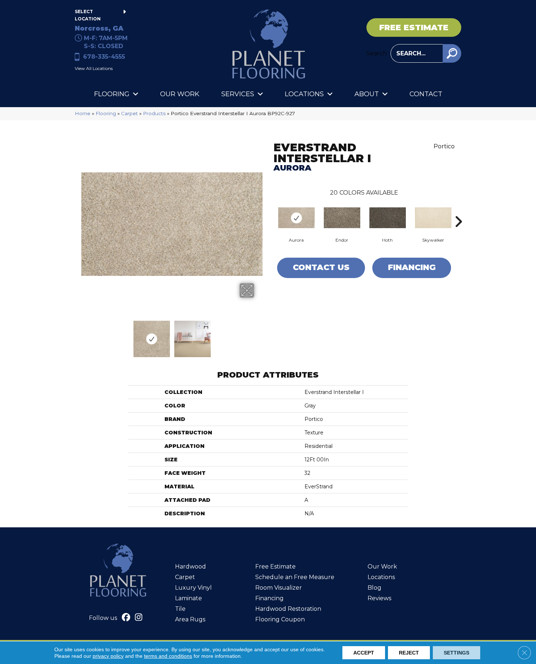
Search (376, 53)
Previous (85, 335)
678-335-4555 (104, 56)
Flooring (106, 113)
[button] (452, 53)
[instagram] (138, 618)
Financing (412, 267)
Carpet (129, 113)
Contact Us (321, 267)
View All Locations (94, 68)
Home (82, 113)
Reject (409, 653)
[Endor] (342, 218)
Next (259, 335)
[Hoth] (388, 218)
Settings (456, 653)
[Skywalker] (433, 218)
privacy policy (108, 656)
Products (154, 113)
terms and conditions (168, 656)
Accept (363, 653)
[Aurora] (296, 218)
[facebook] (126, 618)
